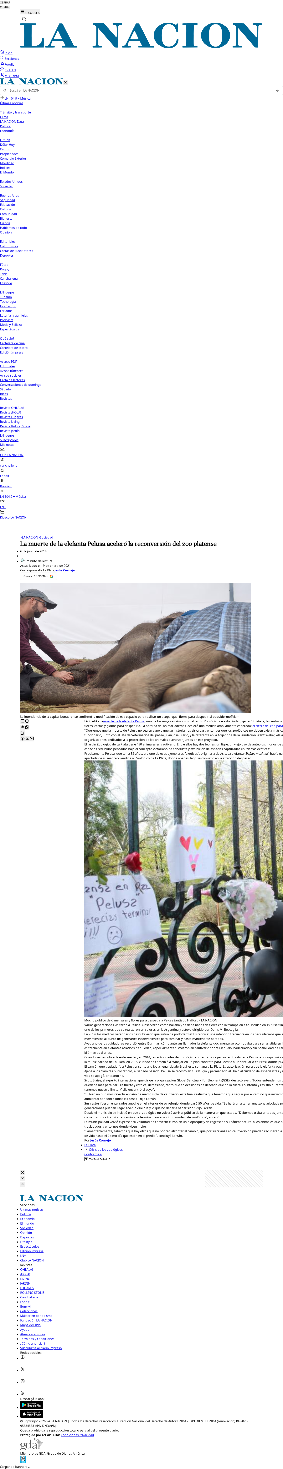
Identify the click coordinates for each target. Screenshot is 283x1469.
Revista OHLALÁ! (12, 408)
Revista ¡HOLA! (10, 412)
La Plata (90, 1145)
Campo (5, 149)
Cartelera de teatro (14, 348)
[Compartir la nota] (22, 727)
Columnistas (9, 246)
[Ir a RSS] (22, 1394)
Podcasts (6, 320)
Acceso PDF (8, 361)
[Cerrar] (65, 82)
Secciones (12, 59)
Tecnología (8, 301)
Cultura (5, 209)
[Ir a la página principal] (141, 47)
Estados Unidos (11, 181)
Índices (5, 168)
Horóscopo (8, 306)
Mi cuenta (12, 76)
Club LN (10, 70)
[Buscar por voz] (277, 90)
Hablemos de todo (13, 228)
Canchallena (9, 278)
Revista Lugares (11, 417)
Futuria (5, 140)
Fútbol (4, 265)
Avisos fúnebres (11, 371)
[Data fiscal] (23, 1462)
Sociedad (45, 537)
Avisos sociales (11, 375)
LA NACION (29, 537)
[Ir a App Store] (31, 1416)
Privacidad (86, 1435)
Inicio (9, 53)
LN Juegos (7, 292)
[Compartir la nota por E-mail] (31, 738)
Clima (4, 117)
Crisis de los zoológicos (106, 1149)
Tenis (4, 274)
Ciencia (5, 223)
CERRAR (5, 2)
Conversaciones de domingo (21, 385)
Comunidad (8, 214)
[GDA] (31, 1449)
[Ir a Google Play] (31, 1408)
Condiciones (70, 1435)
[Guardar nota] (22, 721)
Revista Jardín (10, 431)
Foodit (9, 64)
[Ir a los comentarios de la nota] (27, 721)
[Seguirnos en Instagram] (22, 1382)
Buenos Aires (9, 195)
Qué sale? (7, 338)
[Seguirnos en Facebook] (22, 1358)
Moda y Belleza (11, 325)
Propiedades (9, 154)
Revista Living (10, 421)
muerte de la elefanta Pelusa (124, 721)
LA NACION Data (12, 121)
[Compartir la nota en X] (27, 738)
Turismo (6, 297)
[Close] (22, 1172)
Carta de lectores (12, 380)
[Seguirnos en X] (22, 1370)
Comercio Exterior (13, 158)
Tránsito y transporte (15, 112)
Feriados (6, 311)
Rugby (4, 269)
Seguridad (7, 200)
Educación (7, 205)
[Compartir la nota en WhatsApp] (27, 727)
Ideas (4, 394)
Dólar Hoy (7, 145)
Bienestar (7, 218)
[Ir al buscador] (24, 19)
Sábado (5, 389)
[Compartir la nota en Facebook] (22, 738)
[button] (141, 299)
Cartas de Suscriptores (16, 251)
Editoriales (7, 241)
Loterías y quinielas (14, 315)
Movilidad (7, 163)
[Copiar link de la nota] (22, 733)
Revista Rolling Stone (15, 426)
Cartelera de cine (12, 343)
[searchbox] (139, 90)
